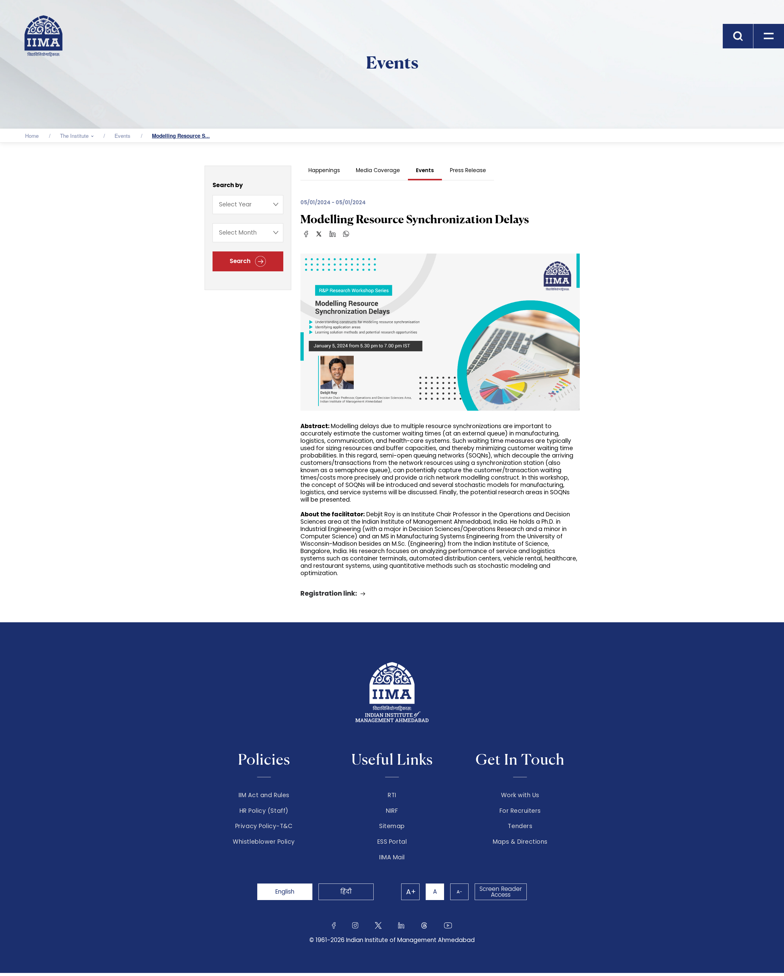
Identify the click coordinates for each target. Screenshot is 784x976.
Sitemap (392, 826)
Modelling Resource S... (181, 135)
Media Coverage (378, 170)
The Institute (74, 135)
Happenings (324, 170)
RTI (392, 795)
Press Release (468, 170)
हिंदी (346, 891)
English (284, 891)
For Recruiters (520, 811)
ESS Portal (392, 842)
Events (122, 135)
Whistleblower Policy (264, 842)
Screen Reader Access (501, 892)
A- (459, 891)
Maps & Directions (520, 842)
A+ (411, 892)
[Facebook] (306, 233)
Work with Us (520, 795)
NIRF (392, 811)
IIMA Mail (392, 857)
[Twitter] (318, 233)
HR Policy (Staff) (263, 811)
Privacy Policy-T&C (264, 826)
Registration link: (328, 593)
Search (241, 261)
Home (32, 135)
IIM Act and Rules (264, 795)
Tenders (520, 826)
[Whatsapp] (346, 233)
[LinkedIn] (333, 233)
